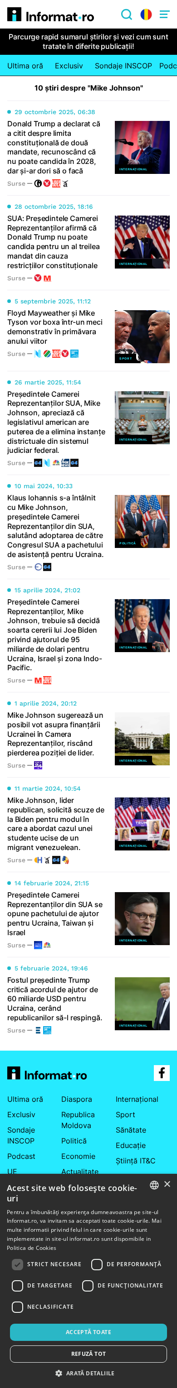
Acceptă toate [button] (88, 1332)
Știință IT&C (136, 1160)
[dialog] (88, 1281)
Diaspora (76, 1099)
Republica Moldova (78, 1120)
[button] (88, 1373)
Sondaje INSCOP (123, 65)
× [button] (166, 1184)
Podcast (21, 1156)
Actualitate (79, 1171)
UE (12, 1171)
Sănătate (131, 1129)
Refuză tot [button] (88, 1354)
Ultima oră (25, 65)
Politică (74, 1140)
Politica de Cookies (32, 1248)
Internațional (137, 1099)
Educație (131, 1145)
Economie (78, 1156)
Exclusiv (69, 65)
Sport (125, 1114)
